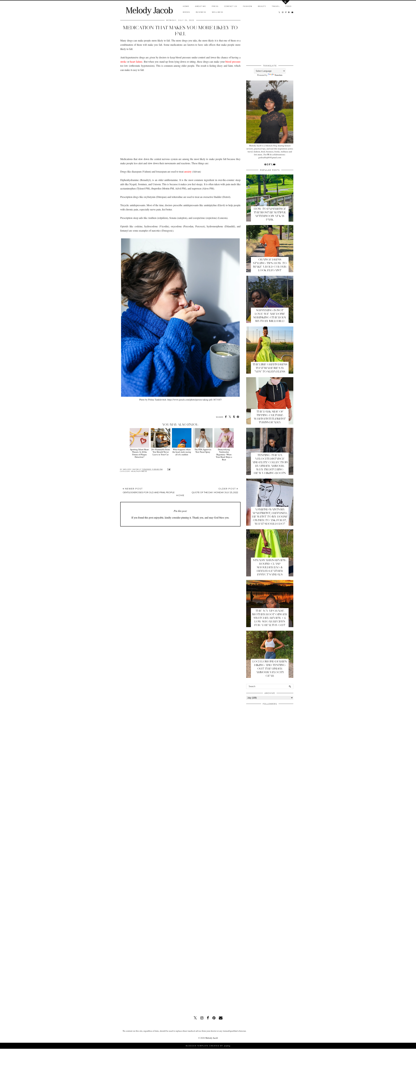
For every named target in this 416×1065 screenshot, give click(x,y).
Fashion (247, 6)
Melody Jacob (149, 10)
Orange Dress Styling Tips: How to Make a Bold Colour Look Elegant (269, 265)
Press (215, 6)
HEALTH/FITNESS (139, 471)
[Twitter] (272, 164)
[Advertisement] (180, 112)
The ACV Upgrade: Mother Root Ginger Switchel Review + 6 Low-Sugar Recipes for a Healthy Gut (269, 618)
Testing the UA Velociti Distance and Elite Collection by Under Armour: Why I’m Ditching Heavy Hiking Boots (270, 464)
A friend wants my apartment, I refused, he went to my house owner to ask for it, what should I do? (270, 517)
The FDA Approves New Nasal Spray (203, 450)
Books (186, 12)
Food (288, 6)
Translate (278, 74)
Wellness (217, 12)
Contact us (230, 6)
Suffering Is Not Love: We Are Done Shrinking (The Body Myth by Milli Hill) (269, 315)
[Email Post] (168, 469)
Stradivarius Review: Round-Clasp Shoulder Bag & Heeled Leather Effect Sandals (270, 567)
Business (201, 12)
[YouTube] (274, 164)
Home (186, 6)
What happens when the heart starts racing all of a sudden (181, 452)
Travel (276, 6)
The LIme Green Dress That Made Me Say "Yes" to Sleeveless (269, 368)
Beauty (262, 6)
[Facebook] (270, 164)
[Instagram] (268, 164)
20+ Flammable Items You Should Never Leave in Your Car (160, 452)
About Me (200, 6)
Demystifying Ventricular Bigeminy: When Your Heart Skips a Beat (224, 454)
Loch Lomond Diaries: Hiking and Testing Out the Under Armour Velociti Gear (270, 669)
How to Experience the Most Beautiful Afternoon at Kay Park (270, 214)
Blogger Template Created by (208, 1046)
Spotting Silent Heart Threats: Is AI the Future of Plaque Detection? (139, 453)
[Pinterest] (265, 164)
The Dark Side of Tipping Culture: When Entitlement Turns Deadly (270, 417)
